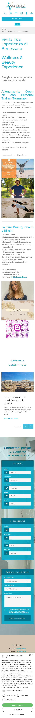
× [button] (33, 655)
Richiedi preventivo (17, 618)
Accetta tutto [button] (17, 705)
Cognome (7, 477)
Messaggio (8, 593)
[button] (17, 714)
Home (4, 29)
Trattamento (9, 585)
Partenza (7, 534)
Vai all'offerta (11, 418)
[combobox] (30, 655)
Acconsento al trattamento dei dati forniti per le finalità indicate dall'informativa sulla (19, 611)
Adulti (6, 542)
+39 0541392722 (20, 649)
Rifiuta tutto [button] (17, 710)
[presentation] (25, 426)
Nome (6, 469)
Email (6, 492)
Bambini (7, 550)
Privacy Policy (25, 612)
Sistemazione (9, 577)
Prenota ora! (17, 19)
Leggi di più (24, 687)
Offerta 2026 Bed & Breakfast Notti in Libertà (15, 400)
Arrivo (6, 526)
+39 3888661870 (21, 651)
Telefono (7, 484)
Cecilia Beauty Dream (18, 277)
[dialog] (17, 685)
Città (6, 500)
